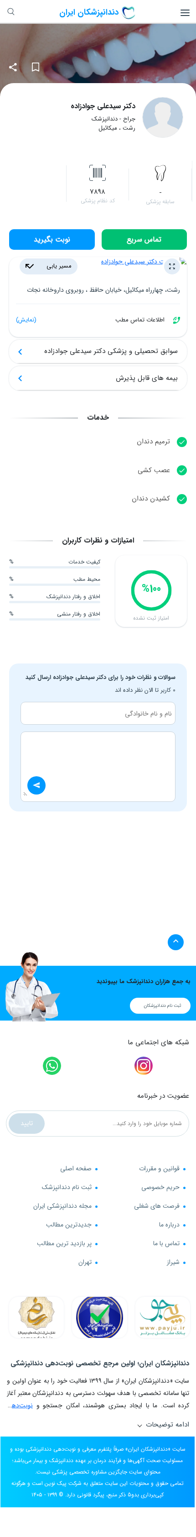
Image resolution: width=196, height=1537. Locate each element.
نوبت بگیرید (52, 239)
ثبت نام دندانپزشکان (162, 1005)
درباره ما (169, 1225)
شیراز (173, 1262)
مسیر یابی (58, 266)
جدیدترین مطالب (69, 1225)
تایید (27, 1123)
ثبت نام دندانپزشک (67, 1187)
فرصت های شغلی (157, 1206)
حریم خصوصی (160, 1187)
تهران (85, 1262)
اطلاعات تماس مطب (90, 320)
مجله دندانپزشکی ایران (62, 1206)
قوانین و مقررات (159, 1168)
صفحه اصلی (76, 1168)
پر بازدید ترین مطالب (64, 1243)
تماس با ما (166, 1243)
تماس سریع (144, 239)
